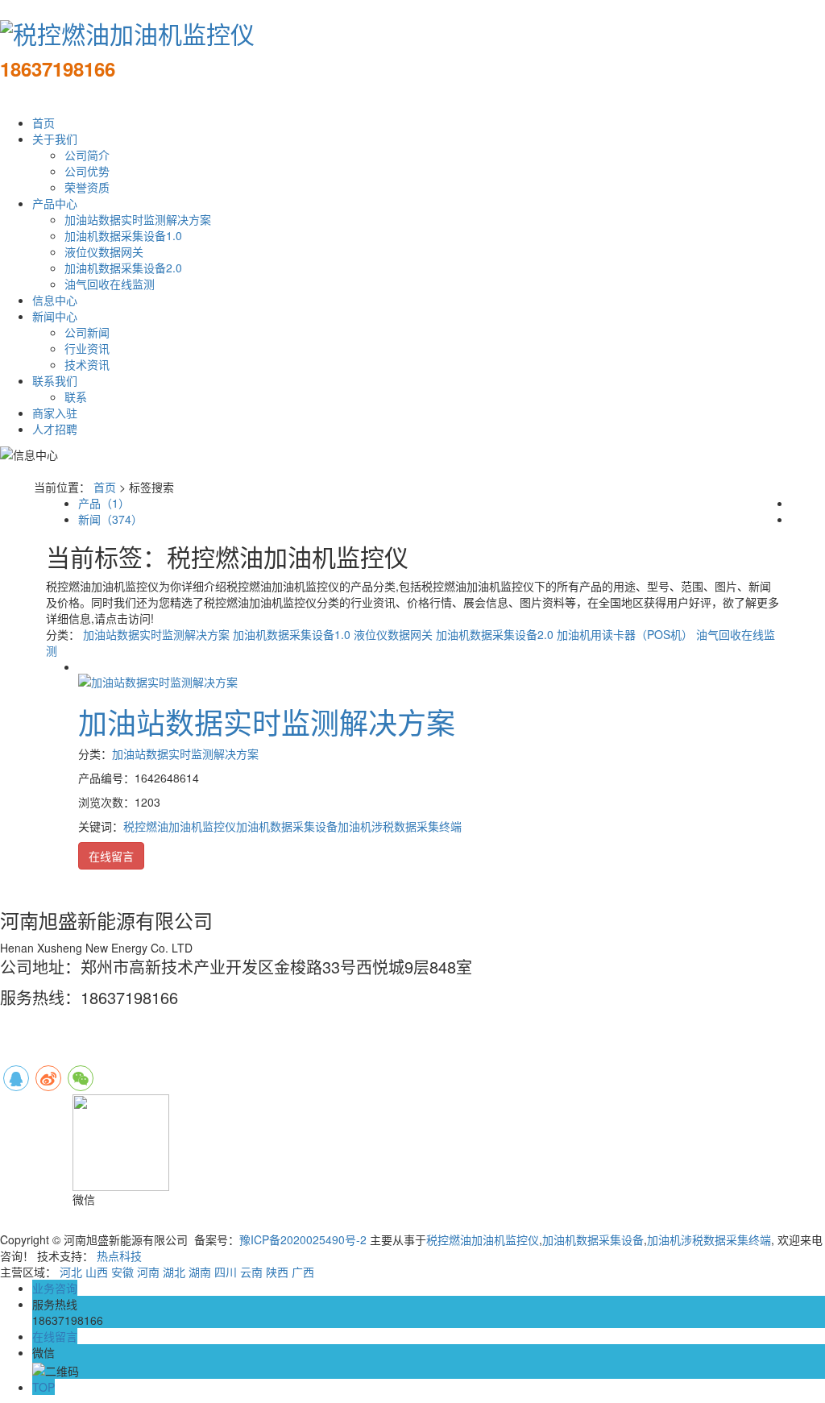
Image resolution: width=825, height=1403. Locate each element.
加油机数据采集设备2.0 (123, 267)
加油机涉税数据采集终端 (400, 826)
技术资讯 (87, 364)
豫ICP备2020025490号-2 (303, 1239)
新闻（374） (110, 519)
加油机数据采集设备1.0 (123, 235)
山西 (96, 1272)
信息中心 (54, 300)
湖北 (174, 1272)
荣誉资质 (87, 187)
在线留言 (111, 856)
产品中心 (54, 203)
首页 (43, 122)
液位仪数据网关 (103, 251)
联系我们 (54, 380)
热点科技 (119, 1255)
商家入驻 (54, 413)
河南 (148, 1272)
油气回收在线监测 (109, 284)
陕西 (277, 1272)
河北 (71, 1272)
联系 (75, 396)
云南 (251, 1272)
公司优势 (87, 171)
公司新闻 (87, 332)
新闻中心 (54, 316)
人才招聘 (54, 429)
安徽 (122, 1272)
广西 (303, 1272)
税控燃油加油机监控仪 (179, 826)
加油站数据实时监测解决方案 (137, 219)
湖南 (200, 1272)
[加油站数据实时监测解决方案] (158, 679)
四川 (225, 1272)
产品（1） (104, 503)
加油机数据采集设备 (287, 826)
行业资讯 (87, 348)
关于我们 (54, 139)
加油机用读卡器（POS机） (625, 634)
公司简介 (87, 155)
